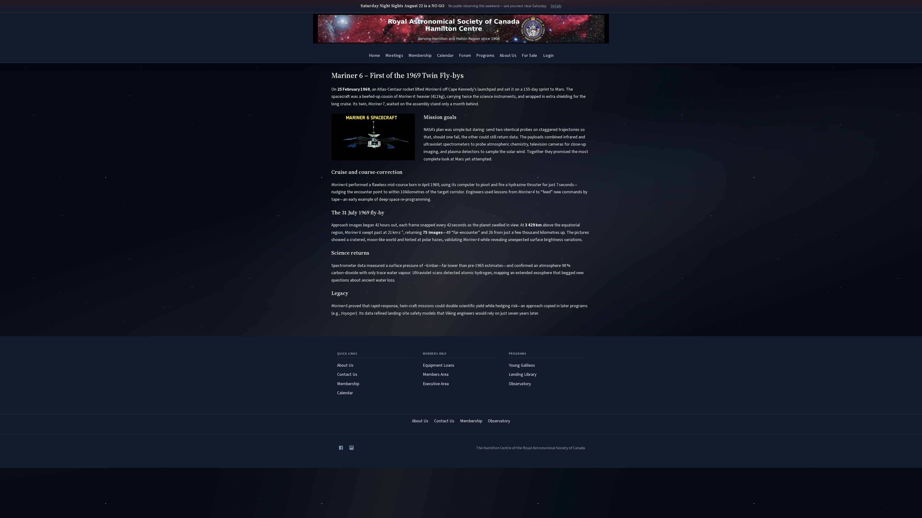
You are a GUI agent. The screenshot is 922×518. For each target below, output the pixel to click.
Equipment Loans (438, 365)
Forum (465, 56)
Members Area (436, 374)
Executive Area (436, 384)
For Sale (529, 56)
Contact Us (347, 374)
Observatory (520, 384)
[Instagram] (351, 448)
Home (374, 56)
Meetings (394, 56)
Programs (485, 56)
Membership (420, 56)
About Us (508, 56)
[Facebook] (341, 448)
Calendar (445, 56)
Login (548, 56)
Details (556, 6)
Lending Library (522, 374)
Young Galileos (522, 365)
